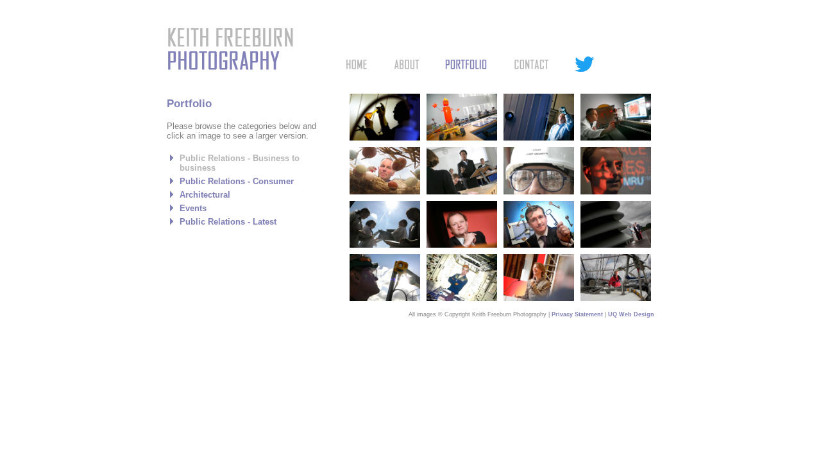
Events (193, 208)
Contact (531, 64)
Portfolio (466, 64)
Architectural (205, 195)
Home (356, 64)
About (406, 64)
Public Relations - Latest (228, 222)
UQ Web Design (631, 314)
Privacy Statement (577, 314)
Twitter (584, 64)
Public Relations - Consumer (237, 181)
